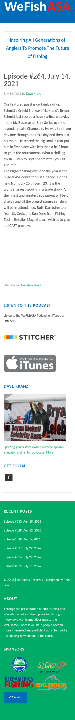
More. (50, 452)
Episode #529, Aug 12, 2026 (22, 530)
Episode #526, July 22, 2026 (22, 557)
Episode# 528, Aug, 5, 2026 (22, 539)
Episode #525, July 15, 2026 (22, 566)
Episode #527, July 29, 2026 (22, 548)
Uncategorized (31, 285)
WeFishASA (37, 6)
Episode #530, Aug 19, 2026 (22, 521)
